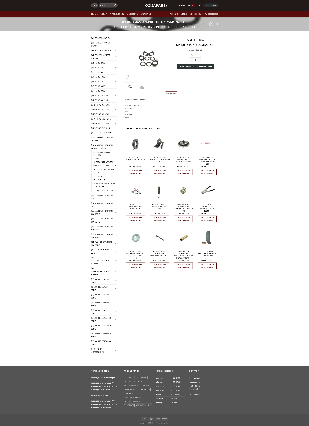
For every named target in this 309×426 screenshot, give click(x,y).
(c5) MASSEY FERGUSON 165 (102, 204)
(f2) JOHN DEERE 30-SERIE (100, 288)
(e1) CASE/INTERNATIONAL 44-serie (101, 260)
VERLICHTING (99, 187)
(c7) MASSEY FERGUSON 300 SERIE (102, 220)
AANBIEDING (117, 14)
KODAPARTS (154, 5)
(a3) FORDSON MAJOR (101, 50)
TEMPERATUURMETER (132, 397)
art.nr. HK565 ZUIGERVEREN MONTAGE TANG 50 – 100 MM (207, 207)
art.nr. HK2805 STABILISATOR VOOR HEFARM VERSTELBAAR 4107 (207, 160)
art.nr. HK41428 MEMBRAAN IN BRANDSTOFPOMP (183, 159)
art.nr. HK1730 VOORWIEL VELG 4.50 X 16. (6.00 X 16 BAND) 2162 (135, 254)
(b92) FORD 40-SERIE (100, 109)
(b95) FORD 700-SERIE (101, 123)
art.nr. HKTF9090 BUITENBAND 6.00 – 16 (135, 158)
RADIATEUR (144, 386)
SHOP (104, 14)
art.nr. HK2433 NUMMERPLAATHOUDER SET (160, 159)
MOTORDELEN (191, 26)
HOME (94, 14)
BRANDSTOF (98, 158)
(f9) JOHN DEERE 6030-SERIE (101, 342)
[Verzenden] (115, 5)
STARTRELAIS (129, 393)
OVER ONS (132, 14)
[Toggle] (116, 38)
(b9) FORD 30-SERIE (99, 100)
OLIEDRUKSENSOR (131, 386)
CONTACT (146, 14)
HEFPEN (127, 382)
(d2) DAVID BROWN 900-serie (102, 251)
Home (112, 26)
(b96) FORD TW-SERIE (100, 128)
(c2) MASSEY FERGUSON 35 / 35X (102, 139)
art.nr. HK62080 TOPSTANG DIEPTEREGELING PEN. (159, 253)
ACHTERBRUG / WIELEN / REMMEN (103, 153)
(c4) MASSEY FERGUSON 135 (102, 197)
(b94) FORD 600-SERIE (101, 119)
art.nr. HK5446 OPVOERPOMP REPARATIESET (135, 206)
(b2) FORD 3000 (98, 67)
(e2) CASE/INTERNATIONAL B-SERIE (101, 271)
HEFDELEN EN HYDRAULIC (104, 169)
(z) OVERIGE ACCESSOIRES (97, 350)
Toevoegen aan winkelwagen (195, 66)
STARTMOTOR (145, 389)
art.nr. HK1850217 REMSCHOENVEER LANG (159, 206)
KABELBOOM (138, 382)
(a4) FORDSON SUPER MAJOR (100, 56)
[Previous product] (216, 24)
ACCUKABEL (129, 378)
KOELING (97, 173)
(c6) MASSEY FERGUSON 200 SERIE (102, 212)
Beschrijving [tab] (171, 94)
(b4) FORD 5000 (98, 77)
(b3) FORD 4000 (98, 72)
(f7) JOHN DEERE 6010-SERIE (101, 327)
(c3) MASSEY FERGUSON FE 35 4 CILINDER (154, 26)
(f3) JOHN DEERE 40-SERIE (100, 296)
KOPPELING (98, 176)
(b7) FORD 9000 (98, 91)
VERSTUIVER (129, 405)
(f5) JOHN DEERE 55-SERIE (100, 311)
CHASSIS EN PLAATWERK (103, 162)
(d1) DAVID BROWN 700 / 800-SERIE (102, 243)
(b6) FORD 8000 (98, 86)
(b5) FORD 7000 (98, 81)
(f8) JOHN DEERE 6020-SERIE (101, 335)
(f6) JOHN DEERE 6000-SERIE (101, 319)
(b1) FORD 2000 (98, 63)
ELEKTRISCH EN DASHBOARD (105, 166)
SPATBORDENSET (130, 389)
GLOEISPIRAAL (141, 378)
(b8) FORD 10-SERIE (99, 95)
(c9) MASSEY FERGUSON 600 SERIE (102, 235)
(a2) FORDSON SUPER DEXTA (100, 44)
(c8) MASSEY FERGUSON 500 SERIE (102, 228)
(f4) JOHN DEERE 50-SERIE (100, 304)
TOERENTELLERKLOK (132, 401)
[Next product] (211, 24)
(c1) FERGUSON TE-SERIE (102, 132)
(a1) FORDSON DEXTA (100, 38)
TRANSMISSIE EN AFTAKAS (104, 183)
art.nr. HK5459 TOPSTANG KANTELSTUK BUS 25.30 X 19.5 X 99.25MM (183, 254)
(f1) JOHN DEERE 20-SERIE (100, 280)
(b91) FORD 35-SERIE (100, 105)
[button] (193, 5)
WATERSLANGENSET (143, 405)
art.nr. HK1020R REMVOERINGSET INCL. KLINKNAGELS (207, 253)
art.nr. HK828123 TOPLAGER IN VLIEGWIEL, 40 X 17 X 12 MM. (183, 207)
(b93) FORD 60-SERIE (100, 114)
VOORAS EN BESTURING (103, 190)
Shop (123, 26)
